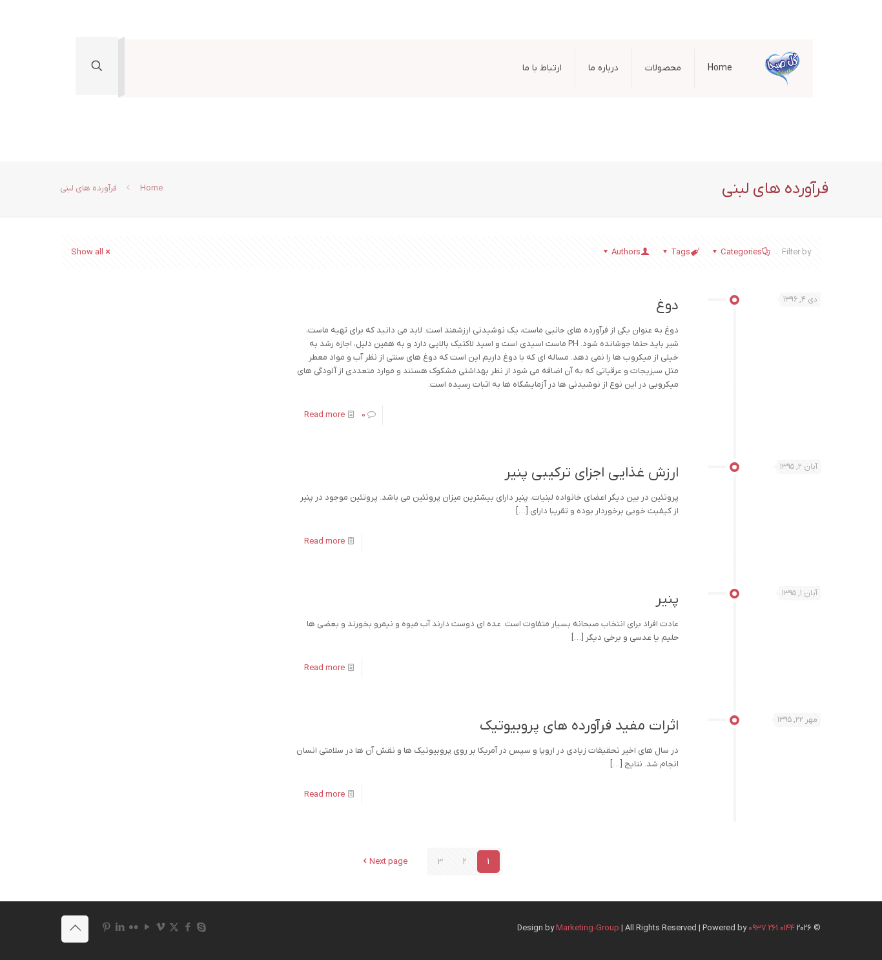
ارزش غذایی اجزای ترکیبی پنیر (591, 473)
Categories (741, 252)
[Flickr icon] (133, 927)
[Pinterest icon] (106, 927)
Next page (388, 861)
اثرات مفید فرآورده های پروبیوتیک (579, 726)
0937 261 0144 (771, 928)
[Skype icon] (201, 927)
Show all (87, 252)
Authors (626, 252)
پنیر (667, 599)
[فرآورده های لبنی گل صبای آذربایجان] (782, 68)
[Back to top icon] (74, 929)
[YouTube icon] (147, 927)
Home (151, 188)
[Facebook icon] (187, 927)
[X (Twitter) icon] (174, 927)
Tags (680, 252)
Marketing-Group (587, 928)
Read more (324, 414)
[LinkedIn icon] (120, 927)
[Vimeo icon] (160, 927)
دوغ (667, 305)
